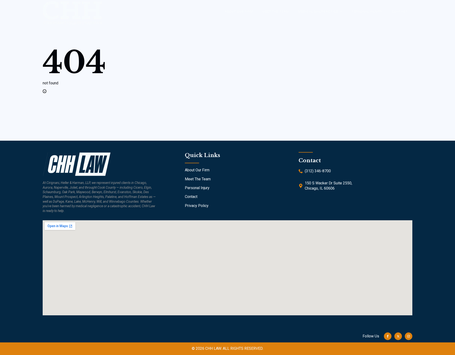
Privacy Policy (197, 205)
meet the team (275, 11)
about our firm (239, 11)
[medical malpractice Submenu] (342, 11)
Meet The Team (198, 179)
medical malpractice (318, 11)
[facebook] (387, 336)
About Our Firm (197, 170)
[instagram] (408, 336)
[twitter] (398, 336)
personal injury (367, 11)
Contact (400, 11)
